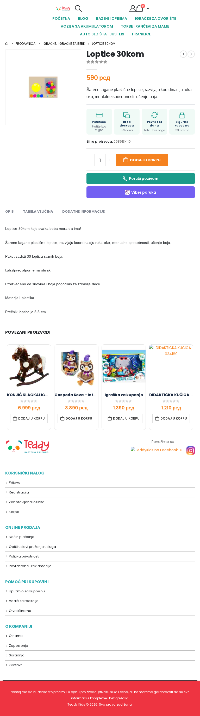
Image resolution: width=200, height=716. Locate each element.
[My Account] (133, 8)
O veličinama (20, 610)
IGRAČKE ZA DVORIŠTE (155, 18)
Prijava (14, 482)
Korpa (14, 511)
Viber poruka (143, 192)
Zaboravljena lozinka (27, 501)
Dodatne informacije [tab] (83, 211)
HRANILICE (141, 34)
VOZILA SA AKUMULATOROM (87, 26)
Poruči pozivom (143, 178)
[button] (78, 8)
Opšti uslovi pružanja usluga (32, 546)
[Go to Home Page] (6, 44)
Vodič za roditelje (24, 600)
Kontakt (15, 665)
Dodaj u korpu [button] (31, 418)
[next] (191, 54)
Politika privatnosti (24, 556)
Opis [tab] (9, 211)
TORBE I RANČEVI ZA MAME (145, 26)
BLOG (83, 18)
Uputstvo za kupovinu (27, 591)
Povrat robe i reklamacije (30, 565)
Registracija (19, 492)
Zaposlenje (18, 645)
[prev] (183, 54)
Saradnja (16, 655)
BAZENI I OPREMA (111, 18)
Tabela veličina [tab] (38, 211)
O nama (16, 635)
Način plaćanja (21, 536)
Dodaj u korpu (145, 160)
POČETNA (61, 18)
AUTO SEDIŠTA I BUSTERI (102, 34)
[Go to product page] (29, 366)
